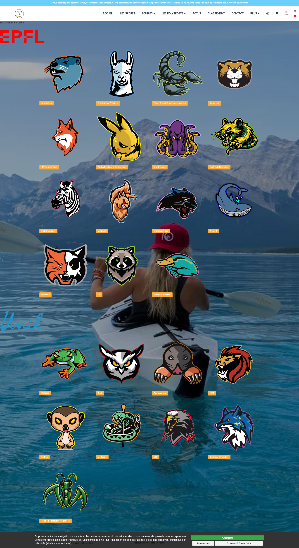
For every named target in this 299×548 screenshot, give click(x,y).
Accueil (108, 13)
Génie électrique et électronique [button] (112, 167)
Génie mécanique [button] (49, 167)
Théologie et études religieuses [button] (55, 521)
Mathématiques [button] (48, 231)
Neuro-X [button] (213, 231)
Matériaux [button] (102, 231)
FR (286, 12)
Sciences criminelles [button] (219, 457)
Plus (254, 13)
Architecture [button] (46, 103)
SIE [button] (99, 294)
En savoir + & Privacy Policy (239, 543)
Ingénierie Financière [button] (219, 167)
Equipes (147, 13)
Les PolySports (173, 13)
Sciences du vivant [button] (162, 294)
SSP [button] (155, 457)
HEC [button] (212, 393)
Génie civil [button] (214, 103)
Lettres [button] (44, 457)
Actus (197, 13)
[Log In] (267, 13)
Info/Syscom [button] (160, 167)
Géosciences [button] (160, 393)
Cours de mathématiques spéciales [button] (170, 103)
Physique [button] (45, 294)
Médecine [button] (102, 457)
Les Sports (127, 13)
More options (203, 543)
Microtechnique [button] (161, 231)
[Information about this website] (277, 13)
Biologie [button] (45, 393)
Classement (216, 13)
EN (286, 15)
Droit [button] (100, 393)
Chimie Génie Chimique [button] (108, 103)
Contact (238, 13)
